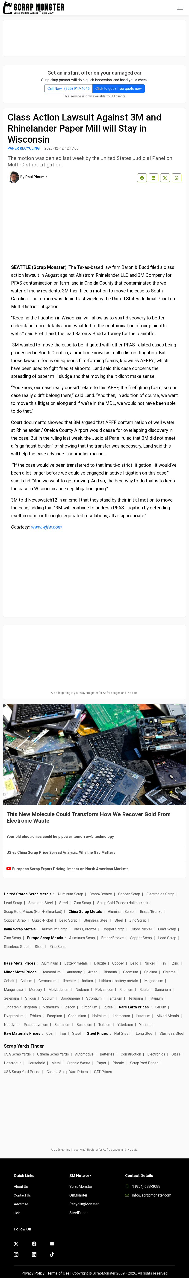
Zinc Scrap (82, 903)
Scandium (84, 1024)
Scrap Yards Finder (24, 1046)
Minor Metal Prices (20, 972)
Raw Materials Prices (22, 1033)
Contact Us (22, 1195)
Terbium (104, 1024)
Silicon (30, 998)
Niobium (82, 989)
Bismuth (110, 972)
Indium (87, 981)
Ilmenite (69, 981)
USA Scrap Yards (17, 1054)
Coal (49, 1033)
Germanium (47, 981)
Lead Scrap (13, 903)
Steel (63, 903)
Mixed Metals (168, 1016)
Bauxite (100, 963)
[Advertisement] (94, 36)
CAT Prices (103, 1072)
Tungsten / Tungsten (20, 1007)
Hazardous (12, 1063)
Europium (54, 1016)
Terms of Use (58, 1273)
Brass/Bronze (100, 894)
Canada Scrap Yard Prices (67, 1072)
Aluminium (49, 963)
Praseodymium (36, 1024)
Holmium (99, 1016)
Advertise (21, 1204)
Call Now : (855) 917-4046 (68, 88)
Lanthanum (121, 1016)
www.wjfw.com (46, 527)
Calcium (150, 972)
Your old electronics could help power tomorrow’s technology (60, 836)
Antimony (74, 972)
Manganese (13, 989)
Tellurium (135, 998)
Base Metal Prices (19, 963)
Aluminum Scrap (70, 894)
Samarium (163, 989)
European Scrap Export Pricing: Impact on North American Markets (70, 869)
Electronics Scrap (160, 894)
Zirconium (89, 1007)
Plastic (118, 1063)
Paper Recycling (24, 148)
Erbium (35, 1016)
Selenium (11, 998)
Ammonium (52, 972)
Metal (56, 1063)
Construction (131, 1054)
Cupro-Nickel (42, 920)
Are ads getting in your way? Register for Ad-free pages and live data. (94, 693)
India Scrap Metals (20, 929)
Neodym (11, 1024)
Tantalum (115, 998)
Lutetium (143, 1016)
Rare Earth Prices (134, 1007)
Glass (176, 1054)
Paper (101, 1063)
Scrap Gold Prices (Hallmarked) (122, 903)
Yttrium (145, 1024)
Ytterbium (125, 1024)
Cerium (160, 1007)
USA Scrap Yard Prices (22, 1072)
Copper (118, 963)
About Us (21, 1187)
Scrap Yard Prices (144, 1063)
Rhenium (126, 989)
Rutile (144, 989)
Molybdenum (58, 989)
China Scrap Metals (85, 911)
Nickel (150, 963)
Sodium (48, 998)
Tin (163, 963)
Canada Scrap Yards (53, 1054)
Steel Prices (97, 1033)
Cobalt (9, 981)
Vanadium (51, 1007)
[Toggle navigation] (180, 7)
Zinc (175, 963)
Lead (134, 963)
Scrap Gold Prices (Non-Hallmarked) (33, 911)
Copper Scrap (129, 894)
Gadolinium (77, 1016)
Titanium (156, 998)
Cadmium (130, 972)
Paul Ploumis (36, 177)
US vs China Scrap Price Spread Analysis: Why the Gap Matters (60, 852)
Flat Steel (122, 1033)
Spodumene (70, 998)
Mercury (35, 989)
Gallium (26, 981)
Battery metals (76, 963)
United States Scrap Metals (27, 894)
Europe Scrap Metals (45, 938)
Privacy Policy (32, 1273)
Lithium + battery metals (118, 981)
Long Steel (144, 1033)
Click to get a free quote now (118, 88)
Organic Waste (78, 1063)
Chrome (169, 972)
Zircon (70, 1007)
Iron (63, 1033)
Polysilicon (104, 989)
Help (17, 1213)
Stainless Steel (40, 903)
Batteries (107, 1054)
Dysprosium (14, 1016)
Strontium (94, 998)
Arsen (92, 972)
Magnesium (153, 981)
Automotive (84, 1054)
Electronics (156, 1054)
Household (36, 1063)
